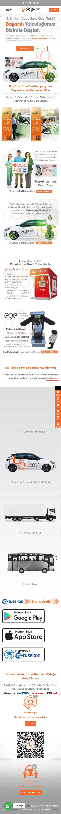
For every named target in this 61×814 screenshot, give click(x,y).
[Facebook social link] (23, 3)
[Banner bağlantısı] (30, 411)
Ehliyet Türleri (25, 48)
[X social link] (27, 3)
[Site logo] (30, 9)
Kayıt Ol (54, 10)
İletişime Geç (41, 48)
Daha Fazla (52, 379)
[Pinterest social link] (30, 3)
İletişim (30, 724)
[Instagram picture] (16, 124)
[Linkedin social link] (34, 3)
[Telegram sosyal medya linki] (37, 3)
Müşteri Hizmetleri (31, 793)
